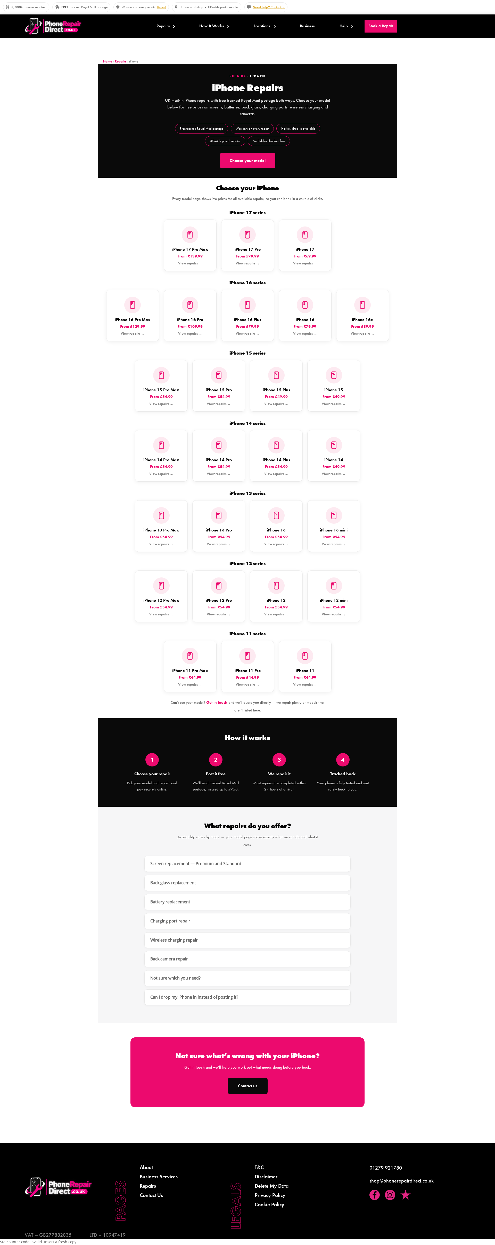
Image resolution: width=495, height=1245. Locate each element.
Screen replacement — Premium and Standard (195, 863)
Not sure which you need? (175, 978)
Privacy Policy (270, 1195)
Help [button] (344, 26)
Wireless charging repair (174, 940)
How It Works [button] (211, 26)
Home (107, 61)
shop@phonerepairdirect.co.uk (401, 1180)
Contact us (269, 7)
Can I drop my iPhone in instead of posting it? (194, 997)
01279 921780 (385, 1167)
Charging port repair (170, 921)
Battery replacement (170, 902)
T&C (259, 1167)
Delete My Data (271, 1186)
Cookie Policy (269, 1204)
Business (307, 26)
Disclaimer (266, 1176)
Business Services (159, 1176)
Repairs (163, 26)
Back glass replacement (173, 883)
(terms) (161, 7)
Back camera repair (169, 959)
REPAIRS (237, 76)
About (146, 1167)
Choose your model (248, 160)
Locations (262, 26)
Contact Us (151, 1195)
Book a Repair (380, 25)
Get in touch (216, 702)
